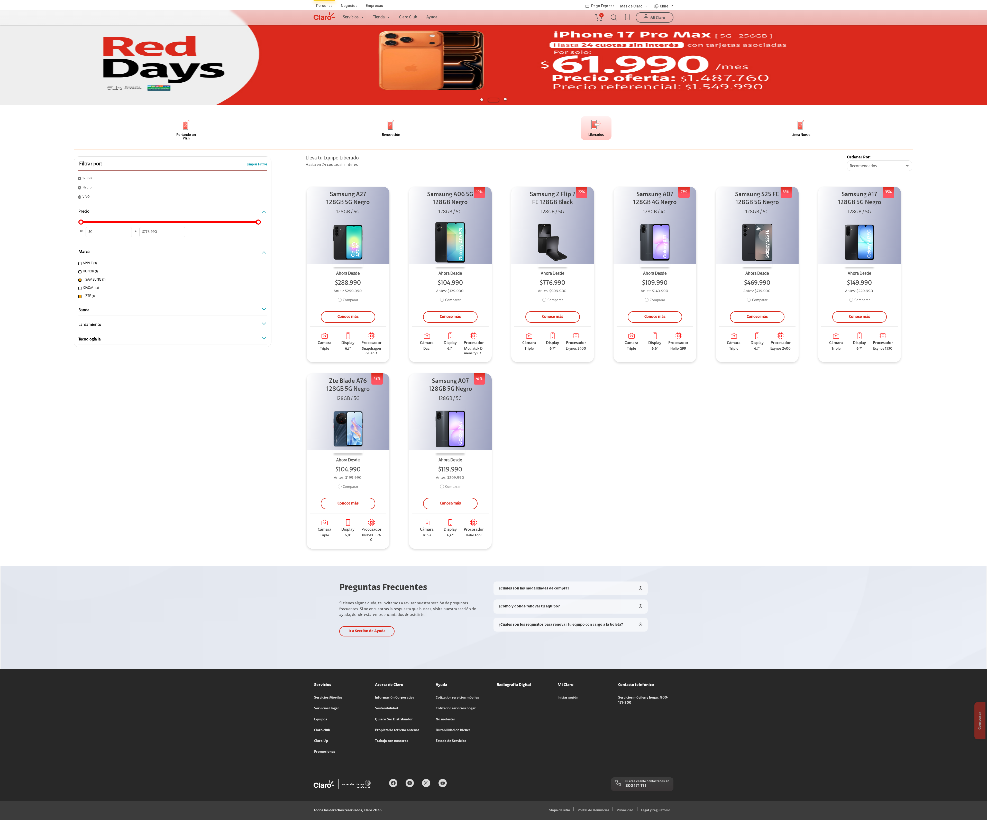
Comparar (350, 300)
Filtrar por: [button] (90, 164)
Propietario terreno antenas (397, 730)
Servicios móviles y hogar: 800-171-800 (643, 700)
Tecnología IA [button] (89, 339)
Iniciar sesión (568, 698)
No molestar (445, 719)
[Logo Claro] (324, 16)
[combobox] (879, 166)
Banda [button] (83, 310)
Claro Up (321, 741)
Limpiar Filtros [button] (257, 164)
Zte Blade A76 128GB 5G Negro (348, 385)
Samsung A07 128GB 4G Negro (655, 199)
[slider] (81, 222)
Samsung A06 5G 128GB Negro (450, 199)
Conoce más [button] (348, 317)
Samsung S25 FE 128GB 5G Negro (757, 199)
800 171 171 (635, 786)
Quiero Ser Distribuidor (394, 719)
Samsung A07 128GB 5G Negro (450, 385)
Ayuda (431, 17)
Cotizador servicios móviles (457, 698)
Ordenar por (858, 157)
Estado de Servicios (451, 741)
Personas (324, 6)
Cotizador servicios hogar (456, 708)
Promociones (324, 752)
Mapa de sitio (559, 810)
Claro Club (408, 17)
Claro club (322, 730)
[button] (598, 17)
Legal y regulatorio (655, 810)
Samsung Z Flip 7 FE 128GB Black (552, 199)
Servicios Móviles (328, 698)
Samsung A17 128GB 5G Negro (859, 199)
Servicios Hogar (326, 708)
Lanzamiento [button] (89, 325)
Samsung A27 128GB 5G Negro (348, 199)
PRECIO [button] (83, 211)
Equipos (320, 719)
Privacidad (625, 810)
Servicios (351, 17)
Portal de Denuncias (593, 810)
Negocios (349, 6)
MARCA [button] (84, 252)
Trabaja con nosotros (391, 741)
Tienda (379, 17)
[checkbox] (170, 263)
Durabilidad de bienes (453, 730)
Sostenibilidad (386, 708)
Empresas (374, 6)
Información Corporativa (394, 698)
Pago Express (603, 6)
